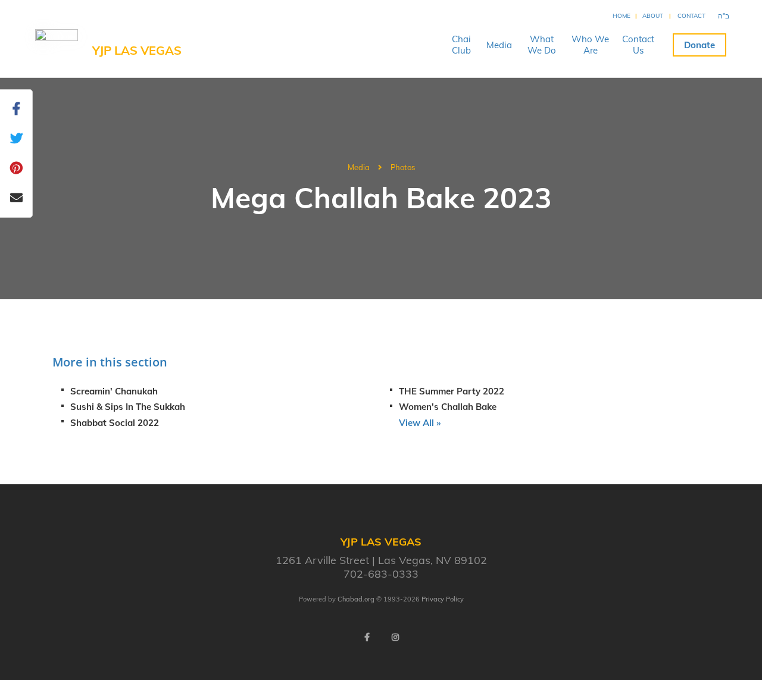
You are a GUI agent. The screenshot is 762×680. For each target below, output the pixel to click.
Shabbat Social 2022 (114, 422)
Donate (699, 45)
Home (621, 16)
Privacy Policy (442, 599)
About (652, 16)
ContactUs (638, 44)
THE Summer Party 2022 (451, 391)
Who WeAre (590, 44)
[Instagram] (395, 637)
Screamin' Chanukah (114, 391)
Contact (691, 16)
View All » (420, 422)
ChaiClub (461, 44)
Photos (403, 167)
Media (499, 45)
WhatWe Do (541, 44)
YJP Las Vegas (137, 50)
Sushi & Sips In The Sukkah (127, 406)
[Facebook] (366, 637)
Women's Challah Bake (447, 406)
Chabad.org (356, 599)
